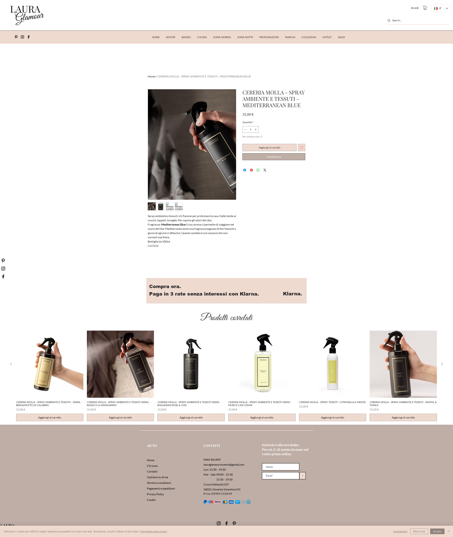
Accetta (437, 531)
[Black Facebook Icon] (226, 523)
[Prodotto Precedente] (11, 364)
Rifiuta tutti (419, 531)
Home (151, 76)
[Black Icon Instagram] (22, 37)
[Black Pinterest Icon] (234, 523)
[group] (226, 375)
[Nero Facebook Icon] (3, 276)
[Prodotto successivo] (442, 364)
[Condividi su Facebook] (245, 170)
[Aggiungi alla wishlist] (301, 147)
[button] (425, 7)
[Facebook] (28, 37)
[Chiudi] (449, 531)
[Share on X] (265, 170)
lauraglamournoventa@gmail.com (223, 464)
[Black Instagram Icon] (218, 523)
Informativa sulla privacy (153, 531)
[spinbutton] (250, 129)
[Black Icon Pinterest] (16, 37)
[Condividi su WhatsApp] (258, 170)
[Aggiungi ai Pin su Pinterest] (251, 170)
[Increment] (256, 129)
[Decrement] (245, 129)
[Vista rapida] (49, 364)
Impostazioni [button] (400, 531)
